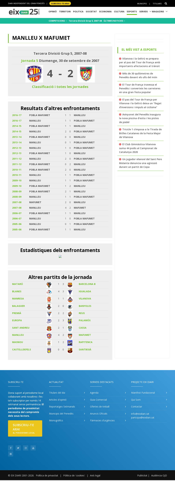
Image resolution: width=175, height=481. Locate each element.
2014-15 (16, 126)
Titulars (157, 3)
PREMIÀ (16, 313)
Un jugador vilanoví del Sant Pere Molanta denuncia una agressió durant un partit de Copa (140, 163)
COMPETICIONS (57, 20)
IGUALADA (85, 291)
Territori (65, 11)
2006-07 (16, 213)
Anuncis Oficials (98, 413)
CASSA (82, 327)
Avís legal (95, 475)
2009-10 (16, 180)
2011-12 (16, 158)
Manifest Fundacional (143, 392)
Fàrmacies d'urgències (102, 420)
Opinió (53, 11)
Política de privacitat (47, 475)
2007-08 (16, 202)
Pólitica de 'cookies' (74, 475)
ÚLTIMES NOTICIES (114, 20)
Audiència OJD (159, 475)
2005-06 (16, 224)
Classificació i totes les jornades (60, 86)
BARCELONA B (87, 284)
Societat (91, 11)
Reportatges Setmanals (62, 406)
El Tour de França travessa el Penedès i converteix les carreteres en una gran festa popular (139, 88)
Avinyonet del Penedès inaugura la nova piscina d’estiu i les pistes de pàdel (140, 118)
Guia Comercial (98, 399)
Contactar (136, 406)
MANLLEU (18, 334)
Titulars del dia (57, 392)
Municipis (142, 3)
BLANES (16, 291)
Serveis (143, 11)
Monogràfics (56, 420)
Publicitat (142, 475)
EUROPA (17, 320)
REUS (82, 313)
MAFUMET (85, 334)
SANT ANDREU (20, 327)
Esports (132, 11)
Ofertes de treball (99, 406)
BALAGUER (18, 306)
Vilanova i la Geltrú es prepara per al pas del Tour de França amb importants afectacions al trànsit (139, 62)
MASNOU (17, 342)
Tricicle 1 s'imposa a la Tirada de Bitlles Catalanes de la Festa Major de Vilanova (140, 133)
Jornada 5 (29, 60)
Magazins (158, 11)
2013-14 (16, 137)
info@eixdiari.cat (140, 413)
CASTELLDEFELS (21, 349)
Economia (105, 11)
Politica (78, 11)
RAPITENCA (85, 342)
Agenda (94, 392)
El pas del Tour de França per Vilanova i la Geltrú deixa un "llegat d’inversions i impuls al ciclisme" (140, 103)
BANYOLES (85, 306)
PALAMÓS (85, 320)
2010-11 (16, 169)
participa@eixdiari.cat (142, 417)
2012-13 (16, 147)
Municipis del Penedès (61, 413)
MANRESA (18, 298)
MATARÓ (17, 284)
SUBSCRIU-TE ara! (60, 3)
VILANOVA (85, 298)
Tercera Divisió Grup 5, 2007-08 (85, 20)
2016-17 (16, 115)
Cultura (119, 11)
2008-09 (16, 191)
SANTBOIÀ (85, 349)
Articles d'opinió (57, 399)
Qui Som (136, 399)
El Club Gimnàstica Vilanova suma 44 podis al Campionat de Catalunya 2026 (138, 148)
